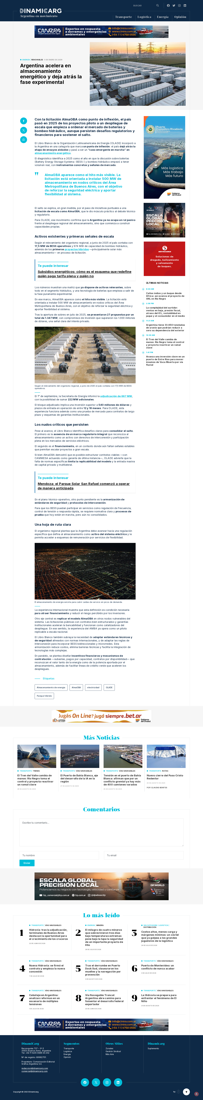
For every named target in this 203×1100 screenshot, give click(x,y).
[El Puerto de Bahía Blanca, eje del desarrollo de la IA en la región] (79, 756)
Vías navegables (84, 771)
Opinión (180, 17)
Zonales (109, 1048)
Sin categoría (150, 925)
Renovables (37, 60)
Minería (100, 925)
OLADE (109, 687)
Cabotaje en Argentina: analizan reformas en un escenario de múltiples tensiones (44, 1000)
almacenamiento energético (53, 153)
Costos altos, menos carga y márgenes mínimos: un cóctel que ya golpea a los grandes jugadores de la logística (160, 936)
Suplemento (153, 1048)
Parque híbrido (44, 696)
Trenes (36, 771)
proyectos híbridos (77, 249)
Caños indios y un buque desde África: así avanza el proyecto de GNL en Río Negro (165, 296)
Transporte (123, 17)
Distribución (149, 927)
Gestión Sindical (113, 1051)
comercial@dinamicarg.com (35, 1071)
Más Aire (110, 1054)
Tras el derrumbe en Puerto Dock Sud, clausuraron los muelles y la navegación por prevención (103, 970)
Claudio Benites (159, 788)
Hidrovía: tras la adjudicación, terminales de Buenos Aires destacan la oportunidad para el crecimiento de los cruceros (48, 934)
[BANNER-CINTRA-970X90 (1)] (101, 31)
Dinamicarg (34, 1092)
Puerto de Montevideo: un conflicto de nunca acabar (158, 967)
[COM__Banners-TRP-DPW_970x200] (102, 886)
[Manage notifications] (196, 1094)
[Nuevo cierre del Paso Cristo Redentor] (166, 756)
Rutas (165, 771)
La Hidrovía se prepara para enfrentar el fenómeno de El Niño (159, 998)
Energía (163, 17)
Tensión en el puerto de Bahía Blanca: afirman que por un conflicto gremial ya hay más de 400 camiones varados (122, 780)
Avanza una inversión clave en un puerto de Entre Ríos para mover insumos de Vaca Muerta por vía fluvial (165, 360)
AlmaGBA (76, 687)
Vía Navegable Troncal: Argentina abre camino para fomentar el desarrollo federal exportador (104, 1000)
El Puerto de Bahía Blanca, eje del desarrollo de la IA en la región (79, 778)
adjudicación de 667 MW (116, 396)
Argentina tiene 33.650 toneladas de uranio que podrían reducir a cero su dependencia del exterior (165, 328)
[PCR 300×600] (164, 157)
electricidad (93, 687)
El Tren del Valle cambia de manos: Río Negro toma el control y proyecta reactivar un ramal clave (165, 343)
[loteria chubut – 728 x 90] (101, 716)
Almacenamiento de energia (51, 687)
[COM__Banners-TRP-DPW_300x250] (164, 220)
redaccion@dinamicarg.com (35, 1068)
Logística (144, 17)
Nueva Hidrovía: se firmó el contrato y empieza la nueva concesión (47, 968)
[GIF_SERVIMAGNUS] (164, 259)
